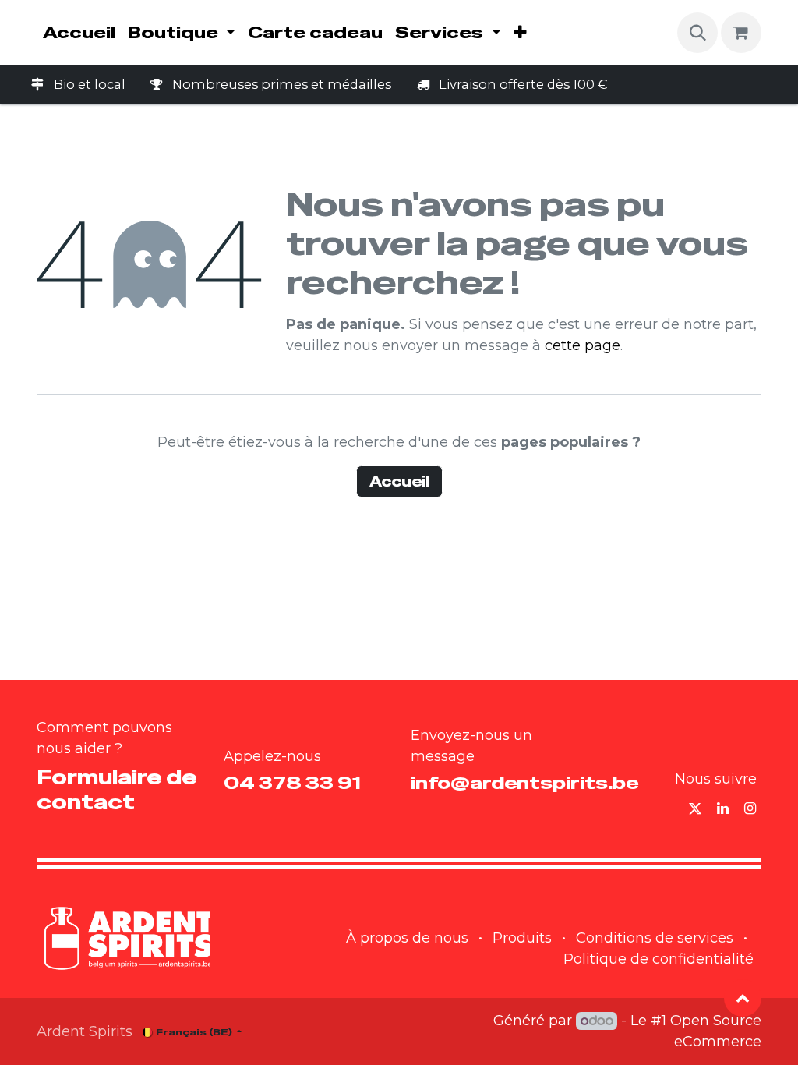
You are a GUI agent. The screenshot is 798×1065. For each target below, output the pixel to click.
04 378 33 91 (292, 783)
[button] (697, 32)
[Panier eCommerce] (741, 32)
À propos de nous (407, 937)
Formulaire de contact (116, 789)
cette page (582, 345)
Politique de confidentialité (658, 959)
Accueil (399, 481)
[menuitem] (79, 32)
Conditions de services (654, 937)
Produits (522, 937)
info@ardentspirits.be (524, 783)
